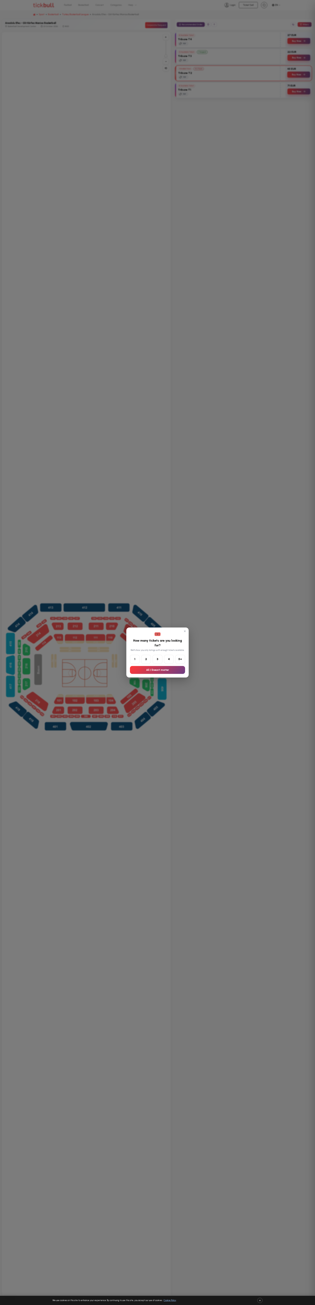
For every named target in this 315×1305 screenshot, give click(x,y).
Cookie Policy (170, 1300)
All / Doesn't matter (157, 669)
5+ (180, 659)
